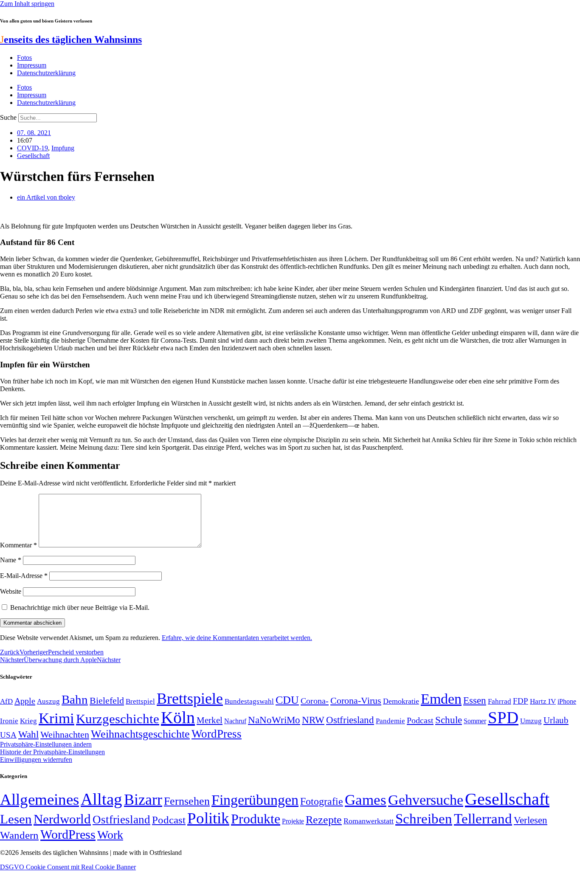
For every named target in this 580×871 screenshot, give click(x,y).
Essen (474, 700)
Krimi (56, 718)
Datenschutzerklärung (46, 72)
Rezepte (324, 820)
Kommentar (18, 545)
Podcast (420, 720)
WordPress (216, 733)
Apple (24, 700)
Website (10, 591)
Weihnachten (64, 734)
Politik (208, 818)
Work (110, 834)
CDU (287, 700)
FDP (520, 700)
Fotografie (321, 801)
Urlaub (556, 720)
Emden (441, 699)
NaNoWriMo (274, 720)
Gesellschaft (33, 155)
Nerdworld (62, 819)
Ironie (9, 721)
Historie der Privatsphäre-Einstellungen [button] (52, 751)
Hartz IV (543, 701)
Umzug (531, 721)
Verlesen (530, 820)
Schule (448, 719)
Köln (178, 717)
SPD (503, 717)
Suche (8, 117)
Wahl (28, 734)
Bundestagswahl (249, 701)
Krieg (28, 720)
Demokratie (401, 701)
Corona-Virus (355, 700)
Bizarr (143, 799)
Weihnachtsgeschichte (140, 734)
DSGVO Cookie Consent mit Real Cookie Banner (68, 867)
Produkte (255, 818)
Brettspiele (190, 698)
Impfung (62, 148)
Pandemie (390, 721)
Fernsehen (187, 801)
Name (10, 560)
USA (8, 734)
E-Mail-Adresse (24, 575)
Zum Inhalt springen (27, 3)
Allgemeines (39, 799)
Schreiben (423, 818)
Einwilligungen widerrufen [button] (36, 759)
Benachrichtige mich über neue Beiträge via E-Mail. (79, 607)
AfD (6, 701)
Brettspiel (140, 701)
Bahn (75, 699)
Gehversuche (425, 800)
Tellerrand (483, 818)
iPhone (566, 701)
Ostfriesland (350, 719)
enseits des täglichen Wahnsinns (71, 39)
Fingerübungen (254, 800)
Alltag (101, 799)
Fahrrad (499, 701)
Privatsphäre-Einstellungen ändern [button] (46, 744)
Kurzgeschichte (117, 718)
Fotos (24, 57)
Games (365, 800)
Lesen (16, 819)
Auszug (48, 701)
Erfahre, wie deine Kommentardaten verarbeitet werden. (237, 637)
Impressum (31, 65)
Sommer (475, 721)
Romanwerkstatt (368, 821)
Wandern (19, 835)
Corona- (315, 700)
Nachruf (235, 720)
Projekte (293, 821)
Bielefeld (107, 700)
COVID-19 (32, 148)
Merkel (209, 720)
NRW (313, 719)
